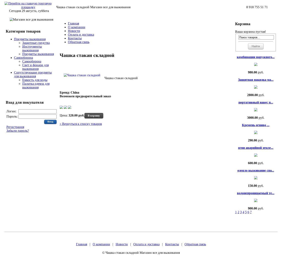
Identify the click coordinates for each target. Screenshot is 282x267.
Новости (74, 31)
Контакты (75, 38)
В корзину (94, 115)
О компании (76, 27)
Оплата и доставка (81, 34)
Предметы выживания (30, 39)
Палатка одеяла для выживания (36, 85)
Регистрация (15, 127)
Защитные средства (36, 43)
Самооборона (23, 57)
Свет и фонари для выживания (35, 67)
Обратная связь (78, 42)
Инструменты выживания (32, 48)
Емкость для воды (34, 80)
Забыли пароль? (17, 130)
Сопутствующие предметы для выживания (33, 74)
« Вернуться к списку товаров (81, 124)
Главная (73, 23)
